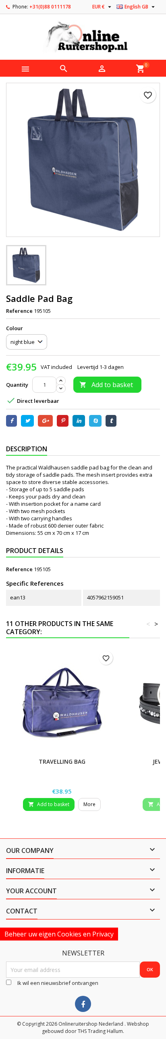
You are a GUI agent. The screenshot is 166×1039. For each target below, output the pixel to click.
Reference (19, 310)
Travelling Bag (62, 761)
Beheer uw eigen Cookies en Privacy (59, 934)
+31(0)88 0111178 (50, 6)
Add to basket (106, 384)
